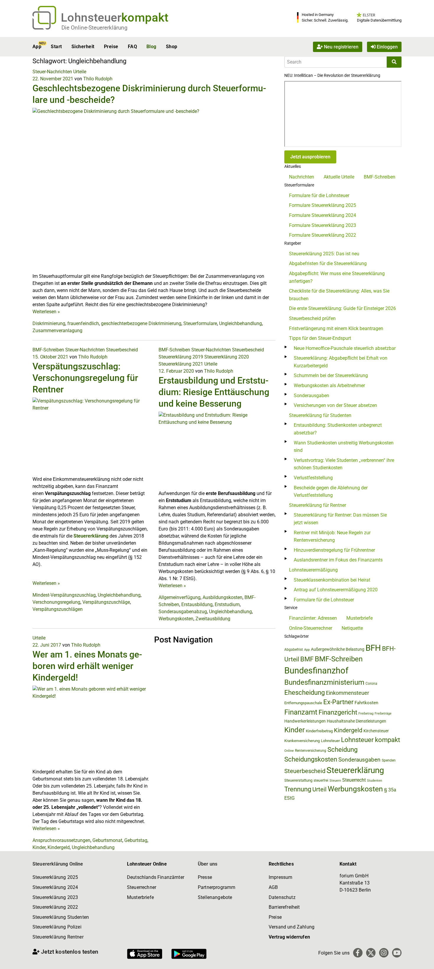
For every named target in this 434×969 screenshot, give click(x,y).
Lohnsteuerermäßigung (313, 570)
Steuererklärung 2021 (181, 364)
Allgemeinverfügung (179, 597)
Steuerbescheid (122, 350)
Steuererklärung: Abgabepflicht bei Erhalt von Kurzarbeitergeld (340, 362)
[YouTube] (397, 952)
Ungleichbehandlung (240, 323)
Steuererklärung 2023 (55, 897)
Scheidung (342, 749)
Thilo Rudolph (97, 79)
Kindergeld (59, 847)
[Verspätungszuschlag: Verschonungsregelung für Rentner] (91, 436)
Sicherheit (82, 46)
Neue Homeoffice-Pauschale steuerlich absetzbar (345, 348)
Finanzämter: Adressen (313, 618)
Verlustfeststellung (313, 478)
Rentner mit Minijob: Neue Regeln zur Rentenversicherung (332, 536)
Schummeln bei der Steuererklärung (331, 375)
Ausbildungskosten (222, 597)
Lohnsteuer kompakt (370, 740)
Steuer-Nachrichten (52, 71)
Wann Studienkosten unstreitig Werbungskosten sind (344, 446)
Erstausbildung (197, 604)
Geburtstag (135, 840)
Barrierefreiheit (284, 907)
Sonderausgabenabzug (183, 611)
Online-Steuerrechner (310, 628)
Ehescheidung (304, 692)
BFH (373, 648)
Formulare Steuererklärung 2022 (322, 235)
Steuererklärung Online (57, 864)
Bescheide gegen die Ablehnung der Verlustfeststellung (331, 491)
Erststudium (227, 604)
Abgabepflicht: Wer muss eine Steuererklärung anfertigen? (337, 277)
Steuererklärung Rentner (58, 937)
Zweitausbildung (212, 618)
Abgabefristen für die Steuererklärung (328, 263)
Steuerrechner (141, 887)
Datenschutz (282, 897)
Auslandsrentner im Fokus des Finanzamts (338, 560)
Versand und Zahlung (291, 927)
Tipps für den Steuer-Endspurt (320, 338)
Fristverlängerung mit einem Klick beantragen (336, 328)
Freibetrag (365, 713)
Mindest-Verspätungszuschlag (64, 595)
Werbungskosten (176, 618)
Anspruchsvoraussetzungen (61, 840)
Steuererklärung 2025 (55, 877)
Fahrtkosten (366, 702)
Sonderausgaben (311, 395)
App (36, 46)
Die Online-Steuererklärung (94, 27)
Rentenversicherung (310, 751)
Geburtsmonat (107, 840)
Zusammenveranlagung (57, 330)
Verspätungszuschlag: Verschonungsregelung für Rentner (85, 378)
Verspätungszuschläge (106, 602)
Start (56, 46)
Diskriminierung (48, 323)
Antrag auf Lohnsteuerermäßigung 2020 (336, 590)
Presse (205, 877)
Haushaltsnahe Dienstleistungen (356, 721)
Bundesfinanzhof (316, 671)
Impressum (280, 877)
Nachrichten (301, 177)
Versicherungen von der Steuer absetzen (335, 405)
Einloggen (387, 46)
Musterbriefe (359, 618)
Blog (151, 46)
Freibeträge (383, 713)
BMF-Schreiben (48, 350)
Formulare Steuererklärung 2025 (322, 205)
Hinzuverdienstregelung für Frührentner (334, 550)
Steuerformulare (200, 323)
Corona (371, 683)
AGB (273, 887)
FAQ (132, 46)
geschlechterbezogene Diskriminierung (141, 323)
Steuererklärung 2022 (55, 907)
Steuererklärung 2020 (226, 357)
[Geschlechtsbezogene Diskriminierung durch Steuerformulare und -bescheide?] (153, 190)
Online (289, 751)
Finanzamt (300, 712)
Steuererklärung (91, 536)
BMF (307, 659)
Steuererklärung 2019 (181, 357)
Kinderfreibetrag (319, 731)
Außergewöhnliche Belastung (337, 649)
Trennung (297, 789)
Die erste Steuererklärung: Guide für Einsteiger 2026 (342, 308)
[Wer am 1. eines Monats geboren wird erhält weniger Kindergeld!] (91, 726)
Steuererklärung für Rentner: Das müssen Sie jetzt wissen (340, 518)
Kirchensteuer (376, 730)
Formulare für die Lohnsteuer (319, 195)
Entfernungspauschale (303, 703)
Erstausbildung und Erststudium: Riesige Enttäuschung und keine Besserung (214, 392)
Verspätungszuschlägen (57, 609)
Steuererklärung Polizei (56, 927)
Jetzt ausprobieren (310, 157)
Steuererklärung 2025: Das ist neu (324, 254)
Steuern (335, 780)
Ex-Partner (338, 702)
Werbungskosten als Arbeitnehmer (329, 385)
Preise (111, 46)
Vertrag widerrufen (289, 937)
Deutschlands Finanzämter (155, 877)
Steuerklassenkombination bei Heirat (332, 580)
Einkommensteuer (347, 693)
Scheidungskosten (310, 759)
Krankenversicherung (302, 740)
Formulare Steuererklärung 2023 (322, 225)
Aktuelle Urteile (339, 177)
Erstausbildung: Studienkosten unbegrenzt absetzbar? (338, 429)
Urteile (79, 71)
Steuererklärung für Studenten (320, 415)
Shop (171, 46)
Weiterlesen (46, 311)
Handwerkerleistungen (305, 721)
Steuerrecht (354, 780)
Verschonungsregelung (56, 602)
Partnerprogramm (216, 887)
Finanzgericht (338, 712)
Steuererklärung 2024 (55, 887)
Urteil (319, 789)
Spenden (389, 760)
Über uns (207, 864)
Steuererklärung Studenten (60, 917)
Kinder (38, 847)
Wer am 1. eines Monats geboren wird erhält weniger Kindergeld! (87, 666)
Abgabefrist (293, 649)
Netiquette (352, 628)
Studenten (374, 781)
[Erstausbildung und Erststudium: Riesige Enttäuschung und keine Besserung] (217, 450)
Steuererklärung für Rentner (317, 505)
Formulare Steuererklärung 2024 (322, 215)
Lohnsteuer (330, 740)
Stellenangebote (215, 897)
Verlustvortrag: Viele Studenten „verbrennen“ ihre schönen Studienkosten (344, 464)
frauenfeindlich (83, 323)
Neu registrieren (340, 46)
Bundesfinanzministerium (324, 682)
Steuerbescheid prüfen (312, 318)
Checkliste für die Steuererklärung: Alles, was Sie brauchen (339, 294)
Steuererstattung (298, 780)
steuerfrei (321, 780)
